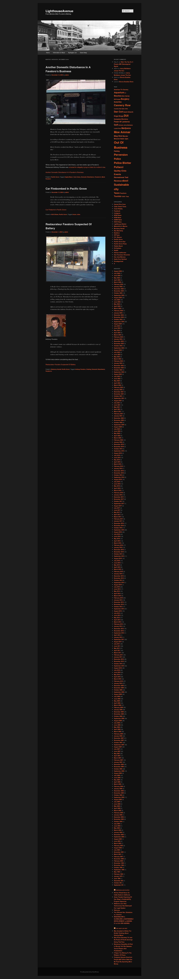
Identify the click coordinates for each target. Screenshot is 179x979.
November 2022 (119, 368)
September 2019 (119, 451)
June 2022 (117, 379)
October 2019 (118, 449)
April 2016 (117, 541)
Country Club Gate (119, 108)
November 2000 (119, 859)
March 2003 (117, 843)
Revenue (118, 180)
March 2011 (117, 653)
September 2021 (119, 398)
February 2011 (118, 655)
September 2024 (119, 322)
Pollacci (118, 167)
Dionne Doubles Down (126, 82)
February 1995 (118, 874)
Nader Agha (124, 139)
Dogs (116, 116)
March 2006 (117, 784)
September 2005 (119, 797)
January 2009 (118, 710)
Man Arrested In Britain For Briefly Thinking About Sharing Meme (122, 933)
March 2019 (117, 464)
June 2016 (117, 536)
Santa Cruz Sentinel (120, 259)
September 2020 (119, 425)
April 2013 (117, 620)
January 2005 (118, 815)
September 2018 (119, 477)
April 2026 (117, 280)
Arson (74, 214)
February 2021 (118, 414)
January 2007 (118, 762)
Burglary (125, 98)
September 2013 (119, 609)
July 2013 (117, 613)
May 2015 (117, 565)
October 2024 (118, 319)
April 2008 (117, 729)
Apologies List (72, 53)
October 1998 (118, 867)
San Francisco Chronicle (122, 255)
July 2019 (117, 455)
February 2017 (118, 519)
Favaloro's (98, 177)
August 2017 (118, 506)
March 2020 (117, 438)
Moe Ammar (122, 132)
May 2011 (117, 648)
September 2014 (119, 582)
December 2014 (119, 576)
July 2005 (117, 802)
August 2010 (118, 668)
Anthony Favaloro (80, 369)
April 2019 (117, 462)
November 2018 (119, 473)
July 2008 (117, 723)
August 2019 (118, 453)
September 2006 (119, 771)
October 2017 (118, 501)
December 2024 (119, 315)
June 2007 (117, 751)
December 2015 (119, 550)
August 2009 (118, 694)
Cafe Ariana (76, 177)
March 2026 (117, 282)
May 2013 (117, 617)
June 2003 (117, 841)
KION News (117, 217)
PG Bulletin (117, 248)
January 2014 (118, 600)
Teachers (123, 193)
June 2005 (117, 804)
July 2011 (117, 644)
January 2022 (118, 389)
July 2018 (117, 482)
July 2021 (117, 403)
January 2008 (118, 736)
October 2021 (118, 396)
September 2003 (119, 837)
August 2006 (118, 773)
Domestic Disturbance (87, 177)
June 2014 (117, 589)
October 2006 (118, 769)
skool (125, 180)
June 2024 (117, 328)
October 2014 (118, 580)
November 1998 (119, 865)
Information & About (59, 53)
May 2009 (117, 701)
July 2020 (117, 429)
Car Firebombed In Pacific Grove (66, 188)
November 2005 (119, 793)
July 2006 (117, 775)
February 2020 (118, 440)
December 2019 (119, 444)
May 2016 (117, 539)
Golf (116, 124)
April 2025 (117, 306)
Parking (117, 151)
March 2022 (117, 385)
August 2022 (118, 374)
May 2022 (117, 381)
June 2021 (117, 405)
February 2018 (118, 493)
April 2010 (117, 677)
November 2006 (119, 767)
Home (48, 53)
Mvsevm (117, 139)
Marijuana (126, 128)
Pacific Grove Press (120, 244)
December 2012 (119, 628)
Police (117, 158)
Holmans (120, 125)
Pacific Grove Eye (119, 242)
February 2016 (118, 545)
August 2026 (118, 271)
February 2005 (118, 813)
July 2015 (117, 561)
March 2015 (117, 569)
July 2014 (117, 587)
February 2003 (118, 845)
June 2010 (117, 672)
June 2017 (117, 510)
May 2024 (117, 330)
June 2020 (117, 431)
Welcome (117, 910)
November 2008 (119, 714)
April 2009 (117, 703)
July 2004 (117, 824)
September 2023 (119, 348)
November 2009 (119, 688)
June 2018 (117, 484)
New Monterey (118, 231)
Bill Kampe (117, 99)
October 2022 (118, 370)
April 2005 (117, 808)
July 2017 (117, 508)
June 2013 (117, 615)
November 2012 (119, 631)
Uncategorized (118, 261)
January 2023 (118, 363)
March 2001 (117, 854)
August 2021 (118, 401)
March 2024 (117, 335)
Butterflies (118, 102)
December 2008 (119, 712)
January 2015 (118, 574)
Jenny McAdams (128, 125)
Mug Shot (118, 136)
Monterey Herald (56, 369)
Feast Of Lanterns (122, 121)
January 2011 (118, 657)
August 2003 (118, 839)
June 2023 (117, 354)
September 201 (118, 885)
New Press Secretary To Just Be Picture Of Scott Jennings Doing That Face (123, 939)
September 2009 (119, 692)
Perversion (121, 154)
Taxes (117, 192)
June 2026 (117, 275)
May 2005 (117, 806)
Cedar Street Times (120, 206)
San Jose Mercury (119, 257)
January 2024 (118, 339)
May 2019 (117, 460)
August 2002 (118, 848)
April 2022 (117, 383)
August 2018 (118, 479)
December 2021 (119, 392)
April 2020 (117, 436)
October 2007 (118, 742)
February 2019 (118, 466)
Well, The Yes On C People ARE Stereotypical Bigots (123, 64)
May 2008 (117, 727)
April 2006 (117, 782)
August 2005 (118, 799)
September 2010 (119, 666)
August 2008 (118, 721)
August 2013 (118, 611)
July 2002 (117, 850)
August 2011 (118, 642)
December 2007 (119, 738)
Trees (127, 196)
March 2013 (117, 622)
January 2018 (118, 495)
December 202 (118, 881)
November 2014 (119, 578)
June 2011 (117, 646)
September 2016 (119, 530)
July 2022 (117, 376)
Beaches (118, 95)
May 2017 (117, 512)
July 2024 (117, 326)
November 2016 (119, 525)
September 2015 (119, 556)
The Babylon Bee (121, 928)
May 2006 (117, 780)
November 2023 (119, 343)
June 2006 (117, 778)
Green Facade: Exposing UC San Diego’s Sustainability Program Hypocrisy (123, 899)
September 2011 (119, 639)
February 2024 (118, 337)
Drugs (121, 116)
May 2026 (117, 278)
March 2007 (117, 758)
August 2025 (118, 297)
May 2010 (117, 674)
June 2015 (117, 563)
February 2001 (118, 856)
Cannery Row (122, 105)
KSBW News (118, 220)
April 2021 (117, 409)
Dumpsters (117, 119)
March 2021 (117, 411)
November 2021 (119, 394)
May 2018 (117, 486)
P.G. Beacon (118, 237)
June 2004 (117, 826)
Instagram (117, 213)
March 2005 (117, 810)
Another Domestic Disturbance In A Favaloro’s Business (65, 172)
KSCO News (54, 214)
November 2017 (119, 499)
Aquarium (119, 92)
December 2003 (119, 834)
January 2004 (118, 832)
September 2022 (119, 372)
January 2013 (118, 626)
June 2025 (117, 302)
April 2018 (117, 488)
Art (125, 93)
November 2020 (119, 420)
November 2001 (119, 852)
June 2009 (117, 699)
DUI (126, 115)
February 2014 (118, 598)
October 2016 (118, 528)
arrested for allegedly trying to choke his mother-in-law (87, 167)
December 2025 (119, 289)
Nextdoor (117, 233)
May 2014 (117, 591)
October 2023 (118, 346)
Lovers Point (117, 128)
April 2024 (117, 333)
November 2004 (119, 819)
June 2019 (117, 457)
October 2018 (118, 475)
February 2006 (118, 786)
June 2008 (117, 725)
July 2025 (117, 300)
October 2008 (118, 716)
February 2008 (118, 734)
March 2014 (117, 596)
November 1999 (119, 863)
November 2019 (119, 446)
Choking (88, 369)
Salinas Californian (120, 253)
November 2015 (119, 552)
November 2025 (119, 291)
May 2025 (117, 304)
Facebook (117, 211)
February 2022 (118, 387)
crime (78, 214)
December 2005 (119, 791)
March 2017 (117, 517)
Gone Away (83, 53)
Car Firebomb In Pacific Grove (56, 209)
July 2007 (117, 749)
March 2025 (117, 308)
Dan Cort (118, 111)
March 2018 (117, 490)
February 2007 (118, 760)
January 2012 (118, 637)
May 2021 (117, 407)
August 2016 (118, 532)
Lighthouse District (120, 224)
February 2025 (118, 311)
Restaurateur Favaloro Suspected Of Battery (61, 364)
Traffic (123, 196)
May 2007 (117, 753)
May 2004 (117, 828)
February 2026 (118, 284)
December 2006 (119, 764)
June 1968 (117, 878)
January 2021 (118, 416)
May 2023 (117, 357)
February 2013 (118, 624)
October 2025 (118, 293)
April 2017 (117, 514)
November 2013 (119, 604)
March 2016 (117, 543)
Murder (125, 136)
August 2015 (118, 558)
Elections (124, 119)
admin (67, 75)
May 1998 (117, 872)
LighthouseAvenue (59, 11)
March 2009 (117, 705)
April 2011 (117, 650)
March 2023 (117, 359)
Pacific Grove (55, 177)
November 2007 (119, 740)
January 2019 (118, 468)
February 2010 (118, 681)
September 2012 (119, 633)
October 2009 (118, 690)
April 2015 (117, 567)
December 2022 (119, 365)
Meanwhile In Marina (120, 226)
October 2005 (118, 795)
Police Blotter (122, 163)
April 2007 (117, 756)
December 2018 (119, 471)
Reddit (116, 250)
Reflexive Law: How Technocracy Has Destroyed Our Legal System (123, 906)
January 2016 (118, 547)
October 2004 (118, 821)
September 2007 (119, 745)
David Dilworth (128, 112)
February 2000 (118, 861)
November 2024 (119, 317)
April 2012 (117, 635)
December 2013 (119, 602)
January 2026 (118, 286)
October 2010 (118, 664)
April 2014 (117, 593)
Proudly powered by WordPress (89, 972)
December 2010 (119, 659)
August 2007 (118, 747)
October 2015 (118, 554)
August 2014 (118, 585)
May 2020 (117, 433)
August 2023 (118, 350)
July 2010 (117, 670)
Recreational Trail (121, 177)
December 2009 (119, 685)
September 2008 (119, 718)
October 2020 (118, 422)
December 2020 (119, 418)
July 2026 (117, 273)
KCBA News (117, 215)
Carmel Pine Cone (120, 204)
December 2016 (119, 523)
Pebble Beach (118, 246)
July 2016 (117, 534)
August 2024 (118, 324)
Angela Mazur (69, 177)
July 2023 (117, 352)
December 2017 (119, 497)
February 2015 (118, 571)
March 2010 (117, 679)
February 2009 (118, 707)
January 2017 (118, 521)
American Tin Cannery (121, 89)
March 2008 (117, 731)
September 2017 (119, 503)
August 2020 (118, 427)
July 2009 (117, 696)
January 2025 (118, 313)
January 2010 (118, 683)
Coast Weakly (118, 209)
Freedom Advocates (122, 890)
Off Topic (117, 235)
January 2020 (118, 442)
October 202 (118, 883)
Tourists (117, 196)
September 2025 (119, 295)
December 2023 (119, 341)
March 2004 (117, 830)
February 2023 (118, 361)
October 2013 (118, 606)
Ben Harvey (125, 96)
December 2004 (119, 817)
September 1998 (119, 870)
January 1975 (118, 876)
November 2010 (119, 661)
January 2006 (118, 789)
